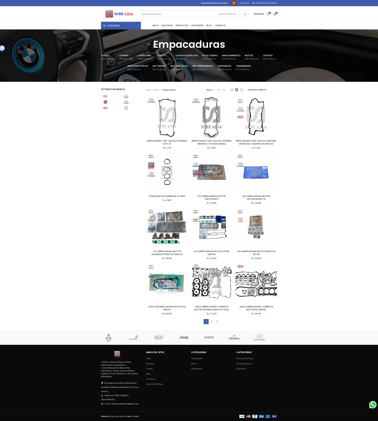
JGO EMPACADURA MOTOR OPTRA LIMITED (211, 253)
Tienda (149, 368)
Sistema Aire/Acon (245, 358)
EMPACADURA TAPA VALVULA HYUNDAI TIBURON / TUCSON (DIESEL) (212, 142)
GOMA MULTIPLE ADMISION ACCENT (167, 196)
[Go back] (149, 44)
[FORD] (138, 337)
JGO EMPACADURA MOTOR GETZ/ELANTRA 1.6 (256, 198)
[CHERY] (213, 337)
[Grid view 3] (236, 90)
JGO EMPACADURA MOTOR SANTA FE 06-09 (256, 253)
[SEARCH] (245, 14)
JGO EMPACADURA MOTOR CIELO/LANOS (211, 198)
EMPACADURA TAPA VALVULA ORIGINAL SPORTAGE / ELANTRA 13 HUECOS (256, 142)
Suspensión (196, 368)
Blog (148, 373)
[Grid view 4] (241, 90)
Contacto (150, 379)
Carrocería (241, 368)
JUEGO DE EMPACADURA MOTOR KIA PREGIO (167, 308)
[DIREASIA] (163, 337)
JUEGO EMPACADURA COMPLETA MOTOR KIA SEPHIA (256, 308)
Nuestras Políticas (154, 384)
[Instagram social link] (234, 3)
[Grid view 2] (232, 90)
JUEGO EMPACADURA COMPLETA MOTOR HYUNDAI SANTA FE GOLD (211, 308)
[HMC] (113, 337)
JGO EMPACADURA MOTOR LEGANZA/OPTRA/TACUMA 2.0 (167, 253)
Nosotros (150, 363)
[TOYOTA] (264, 337)
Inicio (149, 89)
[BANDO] (238, 337)
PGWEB (136, 416)
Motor (157, 89)
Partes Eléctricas (244, 363)
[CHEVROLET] (188, 337)
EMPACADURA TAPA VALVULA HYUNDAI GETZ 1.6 (167, 142)
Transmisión (196, 358)
